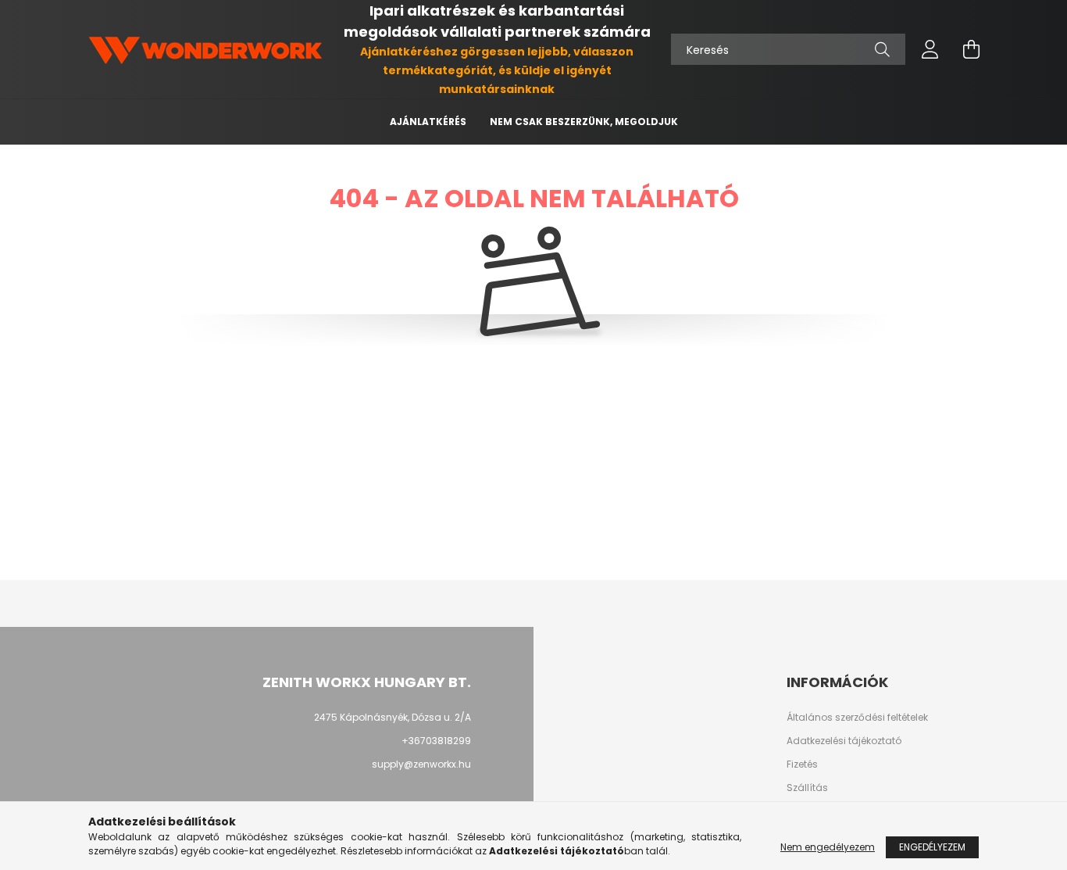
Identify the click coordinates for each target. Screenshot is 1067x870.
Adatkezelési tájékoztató (844, 741)
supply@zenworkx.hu (421, 764)
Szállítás (807, 787)
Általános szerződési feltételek (857, 717)
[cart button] (971, 49)
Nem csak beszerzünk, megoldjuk (584, 121)
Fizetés (802, 764)
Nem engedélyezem (827, 847)
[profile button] (930, 49)
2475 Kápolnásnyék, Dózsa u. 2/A (392, 717)
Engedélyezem (932, 847)
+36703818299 (436, 740)
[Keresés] (882, 49)
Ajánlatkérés (428, 121)
